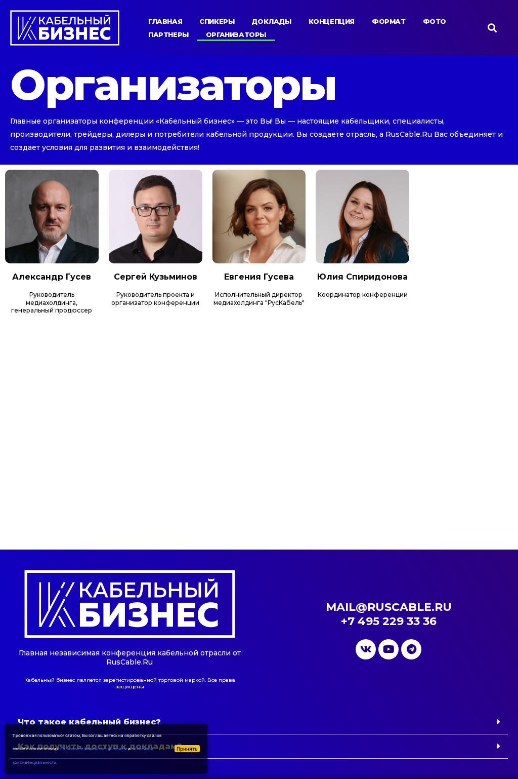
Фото (434, 21)
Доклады (271, 21)
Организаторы (236, 34)
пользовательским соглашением (93, 748)
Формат (389, 21)
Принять (187, 749)
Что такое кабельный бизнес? (89, 722)
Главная (165, 21)
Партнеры (168, 34)
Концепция (332, 21)
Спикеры (216, 21)
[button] (259, 722)
